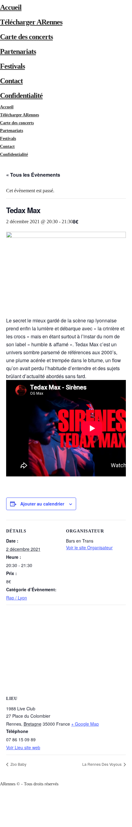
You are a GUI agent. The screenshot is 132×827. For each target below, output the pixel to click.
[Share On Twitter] (1, 807)
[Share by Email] (1, 823)
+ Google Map (85, 724)
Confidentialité (21, 96)
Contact (11, 81)
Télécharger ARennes (31, 22)
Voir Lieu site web (23, 747)
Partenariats (18, 51)
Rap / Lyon (16, 598)
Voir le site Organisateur (89, 547)
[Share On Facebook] (1, 799)
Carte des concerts (26, 37)
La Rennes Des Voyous (102, 764)
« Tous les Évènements (33, 174)
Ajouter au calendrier (42, 504)
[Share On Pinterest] (1, 815)
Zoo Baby (18, 764)
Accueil (10, 7)
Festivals (12, 66)
